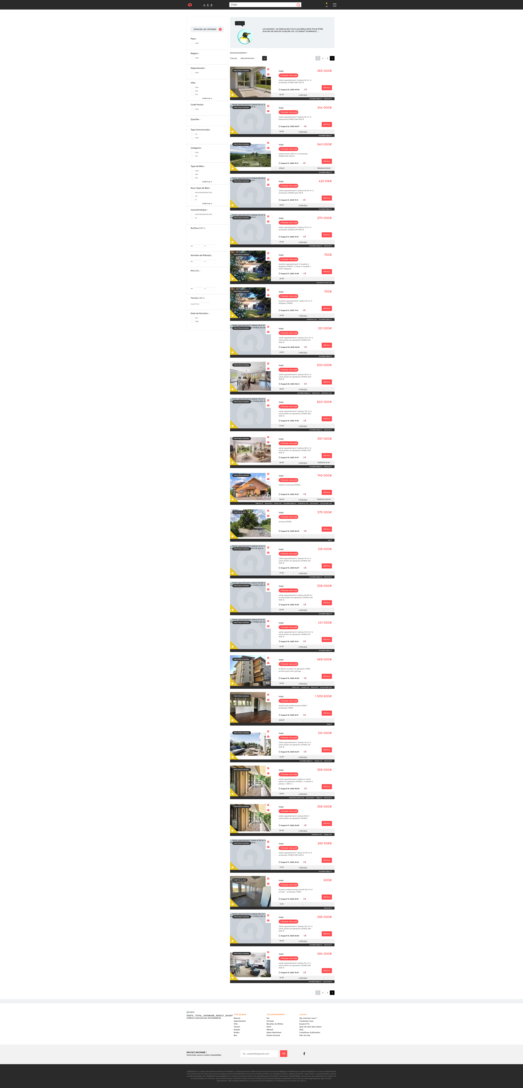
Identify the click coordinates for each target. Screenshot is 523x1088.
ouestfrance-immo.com (324, 282)
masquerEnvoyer (268, 69)
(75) (196, 94)
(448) (197, 138)
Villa (236, 1024)
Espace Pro (304, 1024)
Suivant (332, 58)
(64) (196, 318)
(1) (196, 200)
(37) (196, 156)
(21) (196, 196)
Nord (269, 1027)
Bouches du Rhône (275, 1024)
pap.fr (330, 540)
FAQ (301, 1029)
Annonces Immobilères (238, 53)
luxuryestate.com (326, 503)
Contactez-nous (306, 1021)
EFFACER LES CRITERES (205, 29)
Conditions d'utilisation (309, 1032)
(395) (197, 321)
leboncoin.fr (328, 98)
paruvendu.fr (314, 503)
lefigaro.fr (319, 797)
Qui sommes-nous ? (308, 1018)
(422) (197, 152)
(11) (196, 134)
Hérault (270, 1029)
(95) (196, 91)
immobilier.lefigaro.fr (315, 98)
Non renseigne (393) (203, 192)
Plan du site (304, 1035)
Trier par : (234, 58)
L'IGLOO (190, 5)
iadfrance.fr (259, 503)
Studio (236, 1032)
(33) (196, 178)
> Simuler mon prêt (288, 75)
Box (235, 1035)
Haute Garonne (273, 1035)
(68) (196, 174)
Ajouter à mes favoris (234, 93)
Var (268, 1018)
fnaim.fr (329, 724)
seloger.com (305, 687)
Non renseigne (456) (203, 214)
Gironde (270, 1021)
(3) (196, 218)
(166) (197, 87)
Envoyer (268, 74)
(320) (197, 171)
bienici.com (278, 503)
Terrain (237, 1027)
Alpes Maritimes (274, 1032)
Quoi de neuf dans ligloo (310, 1027)
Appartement (240, 1021)
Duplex (237, 1029)
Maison (237, 1018)
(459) (197, 43)
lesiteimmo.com (312, 319)
